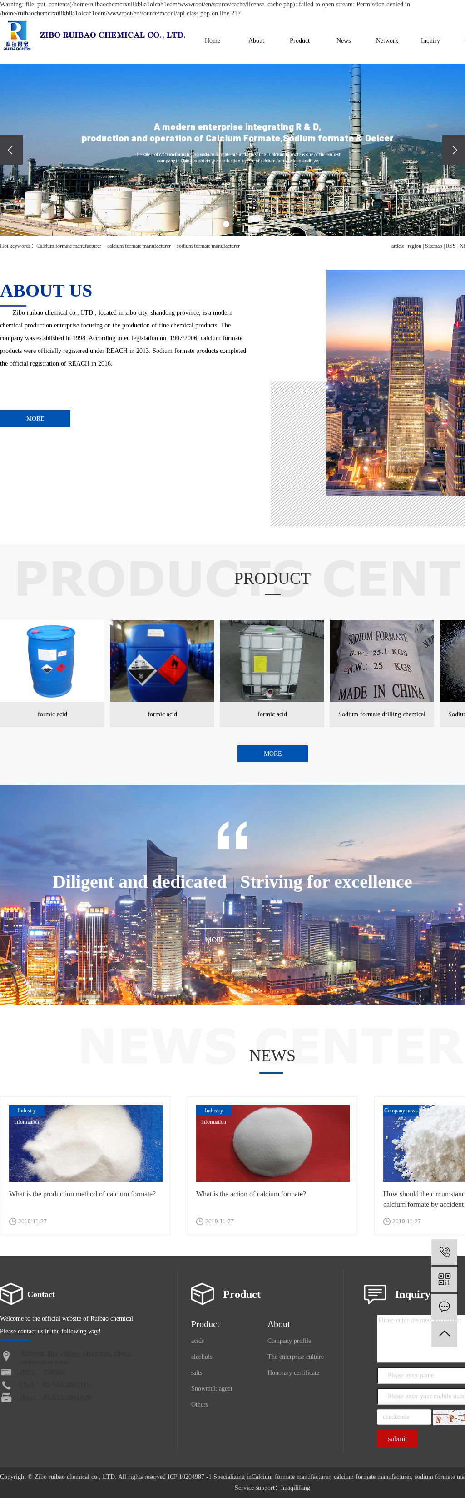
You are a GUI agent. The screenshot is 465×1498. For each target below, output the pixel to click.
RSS (451, 246)
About (256, 40)
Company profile (289, 1340)
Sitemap (433, 246)
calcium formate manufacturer (138, 246)
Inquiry (430, 40)
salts (196, 1372)
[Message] (444, 1307)
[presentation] (11, 150)
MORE (35, 418)
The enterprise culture (295, 1356)
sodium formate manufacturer (207, 246)
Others (199, 1404)
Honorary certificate (293, 1372)
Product (300, 40)
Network (387, 40)
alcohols (201, 1356)
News (343, 40)
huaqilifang (295, 1487)
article (397, 246)
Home (212, 40)
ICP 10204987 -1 (190, 1476)
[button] (226, 224)
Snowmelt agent (211, 1388)
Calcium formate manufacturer (68, 246)
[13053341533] (444, 1252)
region (414, 246)
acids (197, 1340)
